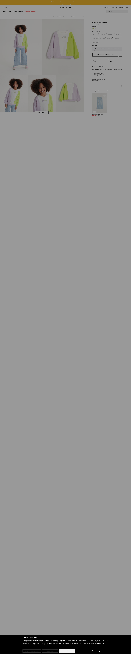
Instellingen (50, 651)
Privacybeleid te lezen (46, 645)
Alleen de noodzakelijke (32, 651)
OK (67, 651)
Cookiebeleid (35, 645)
